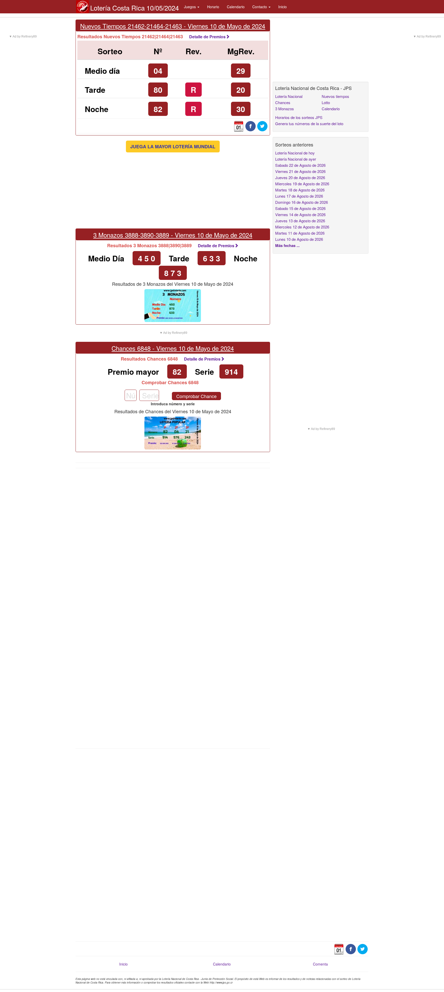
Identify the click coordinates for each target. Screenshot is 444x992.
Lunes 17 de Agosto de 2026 (299, 196)
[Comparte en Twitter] (262, 125)
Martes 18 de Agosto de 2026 (300, 189)
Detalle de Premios (207, 37)
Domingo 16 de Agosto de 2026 (301, 202)
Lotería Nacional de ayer (295, 159)
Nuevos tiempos (335, 96)
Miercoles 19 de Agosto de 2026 (302, 183)
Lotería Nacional (288, 96)
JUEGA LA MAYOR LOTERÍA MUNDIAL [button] (172, 146)
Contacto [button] (260, 6)
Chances (282, 102)
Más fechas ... (287, 245)
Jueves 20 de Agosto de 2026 (300, 177)
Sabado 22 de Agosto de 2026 (300, 165)
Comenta (320, 964)
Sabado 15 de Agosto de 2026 (300, 208)
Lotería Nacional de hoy (295, 152)
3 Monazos (284, 108)
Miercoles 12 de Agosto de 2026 (302, 226)
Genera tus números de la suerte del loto (309, 123)
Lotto (326, 102)
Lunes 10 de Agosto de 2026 (299, 239)
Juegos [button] (190, 6)
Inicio (282, 6)
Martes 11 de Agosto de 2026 (300, 233)
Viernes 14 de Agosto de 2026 (300, 214)
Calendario (236, 6)
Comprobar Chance (196, 396)
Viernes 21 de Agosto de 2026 (300, 171)
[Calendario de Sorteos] (238, 125)
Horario (213, 6)
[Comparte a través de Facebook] (250, 125)
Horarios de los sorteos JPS (298, 117)
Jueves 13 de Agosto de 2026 (300, 220)
